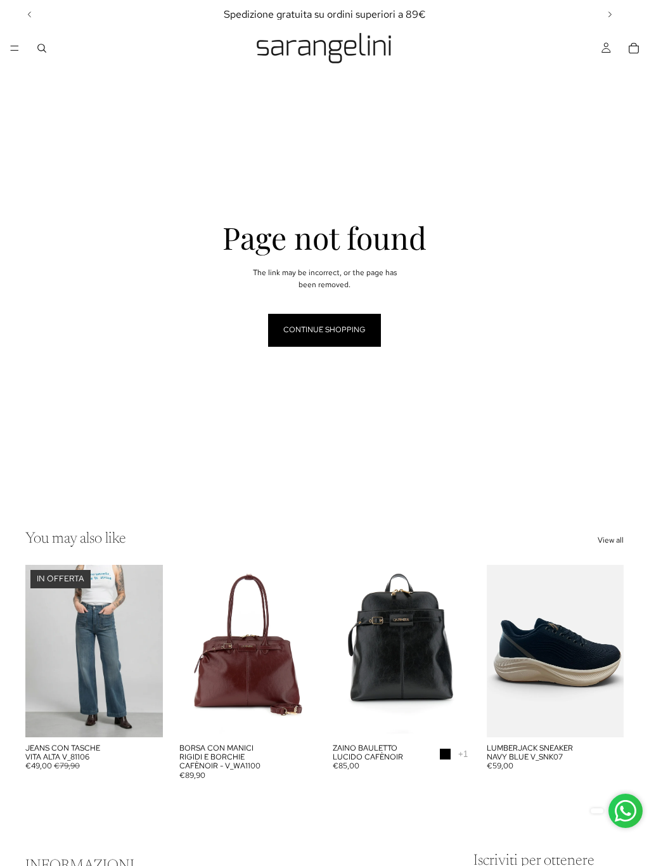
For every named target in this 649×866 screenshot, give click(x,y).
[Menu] (14, 48)
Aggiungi (307, 717)
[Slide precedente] (30, 15)
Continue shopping (324, 330)
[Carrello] (634, 48)
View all (611, 540)
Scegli (154, 717)
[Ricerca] (42, 48)
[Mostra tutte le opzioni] (463, 754)
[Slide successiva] (610, 15)
